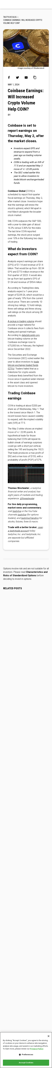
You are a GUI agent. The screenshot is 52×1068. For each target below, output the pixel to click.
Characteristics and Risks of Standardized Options (25, 573)
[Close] (48, 1036)
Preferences (27, 1054)
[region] (26, 1050)
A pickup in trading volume (21, 321)
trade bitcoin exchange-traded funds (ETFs (23, 365)
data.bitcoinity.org (30, 335)
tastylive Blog (10, 17)
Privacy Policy (36, 1048)
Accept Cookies (26, 1062)
